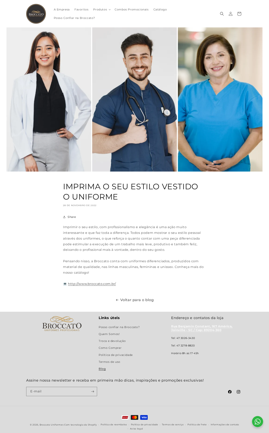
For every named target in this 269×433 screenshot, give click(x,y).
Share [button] (72, 217)
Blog (102, 368)
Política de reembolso (114, 424)
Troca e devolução (112, 341)
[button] (101, 9)
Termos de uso (109, 362)
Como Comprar (110, 348)
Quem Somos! (109, 334)
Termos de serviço (173, 424)
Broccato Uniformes (52, 424)
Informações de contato (225, 424)
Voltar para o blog (137, 300)
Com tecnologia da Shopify (80, 424)
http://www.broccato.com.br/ (92, 284)
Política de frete (197, 424)
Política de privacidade (116, 355)
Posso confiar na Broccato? (119, 327)
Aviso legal (136, 428)
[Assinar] (92, 391)
